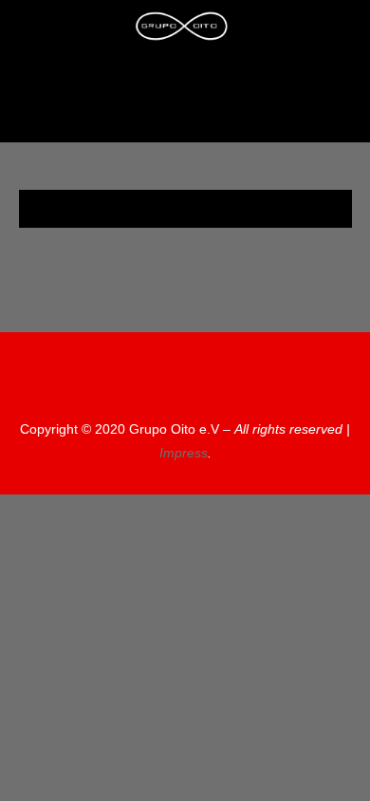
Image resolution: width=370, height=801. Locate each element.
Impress (183, 452)
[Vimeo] (253, 384)
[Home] (129, 79)
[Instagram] (164, 79)
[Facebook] (199, 79)
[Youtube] (234, 79)
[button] (181, 109)
